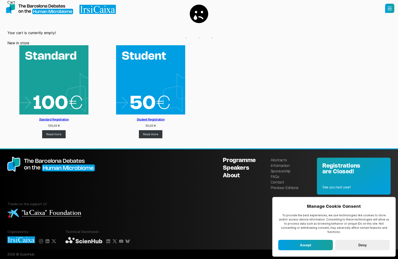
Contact (277, 182)
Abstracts (279, 160)
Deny (362, 245)
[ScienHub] (83, 240)
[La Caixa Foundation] (44, 214)
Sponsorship (280, 171)
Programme (239, 160)
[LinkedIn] (47, 241)
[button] (389, 8)
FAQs (275, 176)
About (231, 175)
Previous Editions (284, 187)
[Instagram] (41, 241)
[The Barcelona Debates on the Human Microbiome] (53, 176)
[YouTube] (121, 241)
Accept (305, 245)
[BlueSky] (127, 241)
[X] (54, 241)
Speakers (236, 168)
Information (280, 165)
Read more (53, 134)
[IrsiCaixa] (21, 240)
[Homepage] (61, 9)
